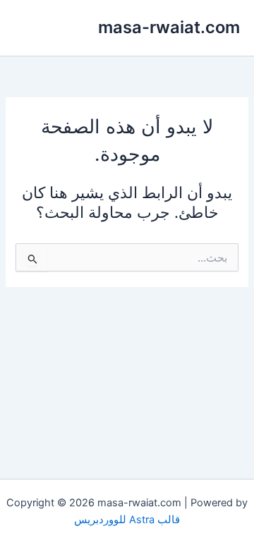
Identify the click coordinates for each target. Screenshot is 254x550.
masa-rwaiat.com (169, 27)
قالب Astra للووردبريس (127, 519)
